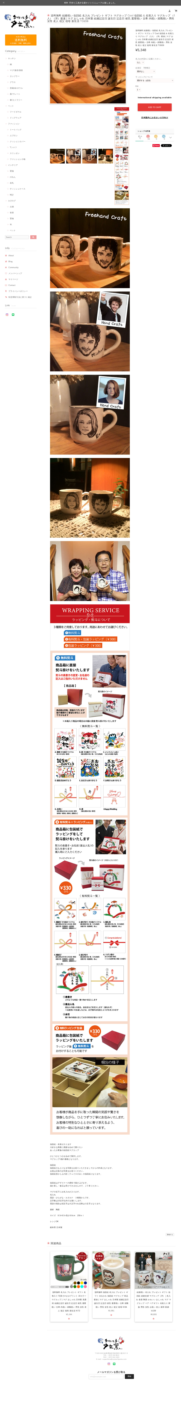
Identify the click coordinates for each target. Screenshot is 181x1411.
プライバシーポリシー (18, 291)
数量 (136, 86)
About (11, 256)
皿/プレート (15, 94)
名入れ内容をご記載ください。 (148, 59)
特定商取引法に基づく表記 (20, 297)
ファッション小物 (17, 159)
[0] (155, 136)
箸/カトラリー (16, 100)
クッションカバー (17, 141)
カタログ (12, 201)
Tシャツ (13, 147)
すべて (140, 136)
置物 (12, 171)
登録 (129, 1376)
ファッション (14, 124)
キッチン (12, 58)
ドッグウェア (15, 118)
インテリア (13, 165)
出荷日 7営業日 (142, 68)
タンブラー (15, 76)
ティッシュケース (17, 189)
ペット (11, 106)
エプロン (14, 136)
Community (13, 267)
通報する (170, 1234)
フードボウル (15, 112)
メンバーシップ (15, 273)
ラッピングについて (144, 77)
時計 (12, 195)
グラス (13, 82)
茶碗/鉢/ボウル (16, 88)
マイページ (13, 279)
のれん (13, 177)
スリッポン (15, 153)
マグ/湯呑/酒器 (16, 70)
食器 (12, 213)
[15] (148, 136)
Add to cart (154, 107)
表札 (12, 183)
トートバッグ (15, 130)
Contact (12, 285)
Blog (10, 261)
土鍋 (12, 207)
